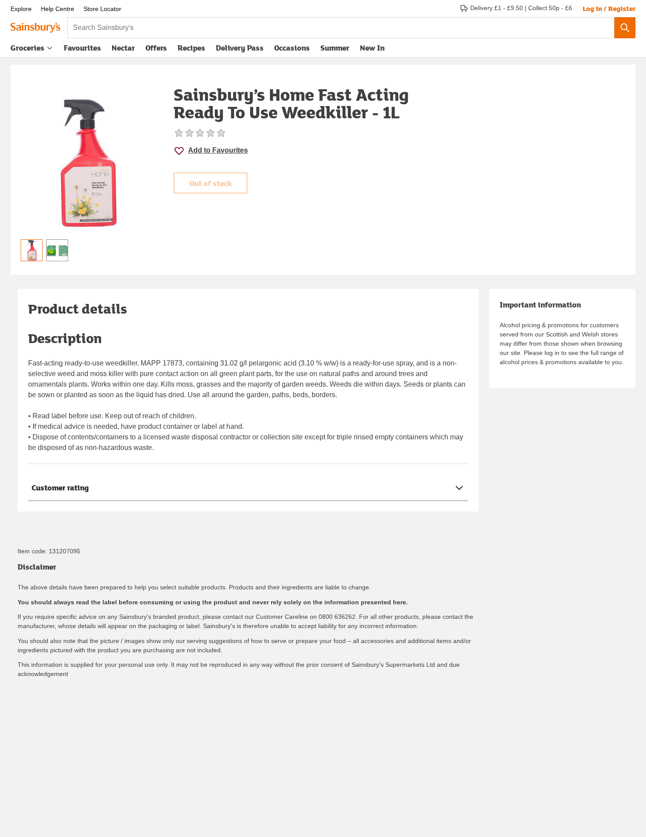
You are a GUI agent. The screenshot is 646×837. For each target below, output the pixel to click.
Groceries (27, 47)
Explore (21, 8)
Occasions (292, 47)
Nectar (123, 47)
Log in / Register (609, 8)
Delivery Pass (240, 49)
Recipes (191, 47)
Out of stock (210, 183)
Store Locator (102, 8)
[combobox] (341, 27)
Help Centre (57, 8)
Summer (334, 47)
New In (372, 47)
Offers (156, 47)
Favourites (82, 47)
